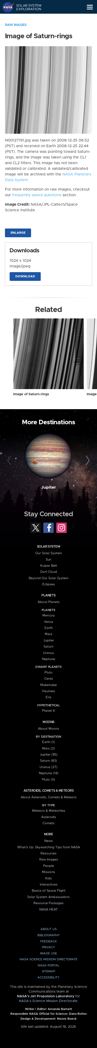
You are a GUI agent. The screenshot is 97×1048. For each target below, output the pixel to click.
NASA (6, 7)
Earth (48, 628)
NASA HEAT (48, 909)
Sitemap (48, 971)
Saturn (48, 646)
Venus (48, 622)
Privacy (48, 947)
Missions (48, 872)
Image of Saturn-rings (31, 394)
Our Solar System (48, 553)
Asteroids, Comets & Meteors (48, 790)
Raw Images (16, 25)
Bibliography (48, 935)
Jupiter (48, 487)
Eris (48, 697)
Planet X (48, 710)
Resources (48, 853)
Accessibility (48, 977)
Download (25, 276)
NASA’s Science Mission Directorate (48, 1001)
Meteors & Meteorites (48, 810)
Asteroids (48, 817)
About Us (48, 929)
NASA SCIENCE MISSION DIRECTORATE (48, 959)
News (48, 841)
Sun (48, 559)
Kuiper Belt (48, 565)
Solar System (48, 546)
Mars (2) (48, 748)
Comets (48, 823)
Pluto (48, 672)
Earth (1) (48, 742)
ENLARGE (18, 232)
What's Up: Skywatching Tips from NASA (48, 847)
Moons (48, 722)
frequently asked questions (36, 195)
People (48, 866)
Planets (48, 595)
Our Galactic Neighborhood (26, 17)
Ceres (48, 678)
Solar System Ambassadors (48, 897)
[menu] (90, 7)
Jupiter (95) (48, 754)
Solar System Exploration (26, 7)
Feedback (48, 941)
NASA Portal (48, 965)
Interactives (48, 884)
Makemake (48, 685)
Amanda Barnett (60, 1009)
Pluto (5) (48, 779)
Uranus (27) (48, 767)
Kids (48, 878)
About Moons (48, 728)
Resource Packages (48, 903)
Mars (48, 634)
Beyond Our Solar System (48, 578)
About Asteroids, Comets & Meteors (49, 797)
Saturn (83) (48, 760)
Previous (10, 460)
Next (87, 460)
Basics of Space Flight (48, 890)
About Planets (49, 602)
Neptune (48, 659)
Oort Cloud (48, 572)
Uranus (48, 653)
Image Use (48, 953)
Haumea (48, 691)
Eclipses (48, 584)
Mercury (48, 615)
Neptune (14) (48, 773)
